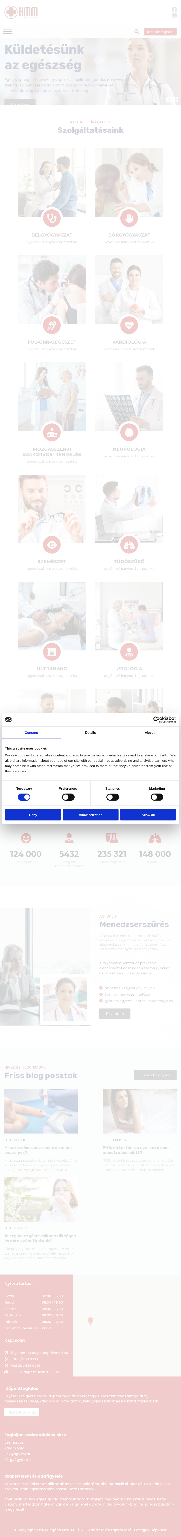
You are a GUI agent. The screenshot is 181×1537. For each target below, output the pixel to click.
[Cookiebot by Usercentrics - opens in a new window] (156, 719)
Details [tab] (90, 732)
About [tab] (150, 732)
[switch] (68, 797)
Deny (33, 815)
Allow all (148, 815)
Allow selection (90, 815)
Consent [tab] (31, 732)
